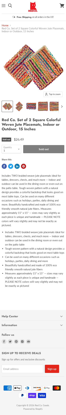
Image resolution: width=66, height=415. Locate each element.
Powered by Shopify (33, 409)
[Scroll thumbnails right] (61, 106)
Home (5, 25)
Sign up (52, 368)
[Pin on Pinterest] (23, 166)
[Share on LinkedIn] (17, 166)
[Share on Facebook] (4, 166)
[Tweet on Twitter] (10, 166)
